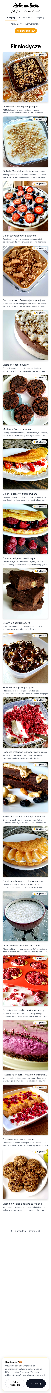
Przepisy (11, 17)
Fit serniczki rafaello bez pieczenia (21, 945)
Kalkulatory (16, 24)
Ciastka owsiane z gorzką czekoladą (22, 1203)
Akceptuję (36, 1383)
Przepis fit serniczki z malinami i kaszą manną (25, 1010)
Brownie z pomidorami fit (16, 622)
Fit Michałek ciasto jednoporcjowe (21, 106)
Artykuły (40, 17)
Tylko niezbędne (15, 1383)
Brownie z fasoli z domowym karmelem (24, 816)
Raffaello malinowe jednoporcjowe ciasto (25, 752)
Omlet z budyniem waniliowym (19, 558)
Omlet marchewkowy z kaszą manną (23, 881)
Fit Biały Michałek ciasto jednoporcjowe (24, 171)
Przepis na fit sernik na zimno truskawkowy (25, 1074)
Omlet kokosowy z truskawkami (20, 493)
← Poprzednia (18, 1231)
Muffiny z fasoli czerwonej (17, 429)
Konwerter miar (33, 24)
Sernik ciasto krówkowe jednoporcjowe (24, 300)
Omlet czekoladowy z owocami (19, 235)
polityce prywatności (35, 1375)
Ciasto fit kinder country (16, 364)
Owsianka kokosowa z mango (19, 1139)
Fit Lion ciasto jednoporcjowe (18, 687)
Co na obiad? (25, 17)
